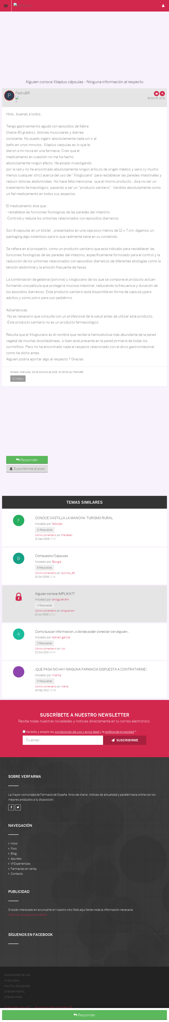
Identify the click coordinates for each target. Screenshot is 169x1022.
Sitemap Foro (13, 997)
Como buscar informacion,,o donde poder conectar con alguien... (82, 632)
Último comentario (45, 535)
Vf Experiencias (21, 863)
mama (56, 675)
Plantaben (66, 535)
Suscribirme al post (29, 469)
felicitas (57, 524)
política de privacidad (119, 732)
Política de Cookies (17, 986)
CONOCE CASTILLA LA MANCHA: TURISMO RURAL (74, 518)
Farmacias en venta (23, 868)
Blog (14, 853)
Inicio (14, 843)
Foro (14, 848)
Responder (86, 1015)
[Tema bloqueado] (18, 596)
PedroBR (22, 93)
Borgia (56, 561)
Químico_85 (68, 573)
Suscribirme (127, 740)
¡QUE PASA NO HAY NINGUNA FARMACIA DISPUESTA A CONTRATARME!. (91, 669)
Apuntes (16, 858)
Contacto (17, 873)
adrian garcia (61, 637)
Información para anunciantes (27, 914)
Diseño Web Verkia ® (17, 1007)
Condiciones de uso (17, 975)
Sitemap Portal (14, 991)
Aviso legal (12, 980)
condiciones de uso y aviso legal (77, 732)
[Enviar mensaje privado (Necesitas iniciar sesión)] (156, 93)
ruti (63, 648)
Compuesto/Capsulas (51, 556)
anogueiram (60, 599)
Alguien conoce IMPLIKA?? (55, 594)
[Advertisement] (84, 44)
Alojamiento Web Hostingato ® (53, 1007)
